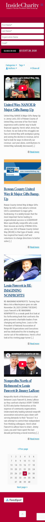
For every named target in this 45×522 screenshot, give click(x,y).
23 (29, 469)
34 (25, 477)
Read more (34, 152)
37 (16, 482)
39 (25, 482)
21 (20, 469)
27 (20, 473)
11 (29, 461)
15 (20, 465)
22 (25, 469)
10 (25, 461)
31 (11, 477)
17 (29, 465)
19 (11, 469)
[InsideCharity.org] (22, 4)
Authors (11, 68)
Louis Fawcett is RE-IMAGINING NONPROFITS (18, 291)
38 (20, 482)
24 (34, 469)
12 (34, 461)
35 (29, 477)
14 (16, 465)
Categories (10, 65)
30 (34, 473)
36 (34, 477)
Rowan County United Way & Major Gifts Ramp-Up (21, 194)
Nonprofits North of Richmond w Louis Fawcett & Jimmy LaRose (21, 386)
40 (29, 482)
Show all (35, 68)
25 (11, 473)
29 (29, 473)
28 (25, 473)
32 (16, 477)
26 (16, 473)
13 (11, 465)
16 (25, 465)
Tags (21, 65)
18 (34, 465)
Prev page (23, 449)
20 (16, 469)
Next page (21, 487)
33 (20, 477)
